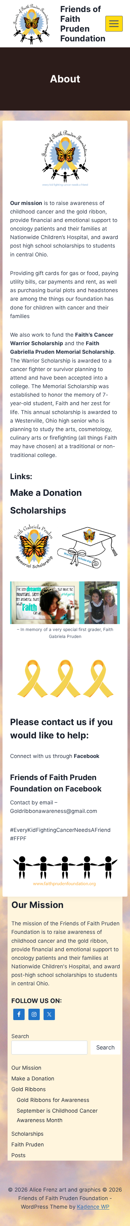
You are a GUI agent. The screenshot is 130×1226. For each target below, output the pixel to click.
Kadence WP (93, 1207)
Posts (18, 1155)
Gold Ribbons (28, 1089)
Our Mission (26, 1068)
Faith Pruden (27, 1144)
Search (20, 1036)
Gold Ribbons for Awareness (53, 1100)
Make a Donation (46, 492)
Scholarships (38, 510)
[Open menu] (114, 23)
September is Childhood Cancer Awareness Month (57, 1116)
